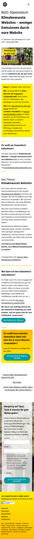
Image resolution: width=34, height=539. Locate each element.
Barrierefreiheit (5, 513)
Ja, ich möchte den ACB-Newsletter (17, 480)
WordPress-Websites (19, 531)
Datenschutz (5, 511)
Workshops (4, 534)
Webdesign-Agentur (24, 529)
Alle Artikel (17, 382)
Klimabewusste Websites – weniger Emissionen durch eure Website (16, 23)
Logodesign (20, 527)
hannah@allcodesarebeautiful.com (18, 168)
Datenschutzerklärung (12, 458)
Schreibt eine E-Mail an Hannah (17, 357)
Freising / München (22, 525)
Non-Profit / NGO (12, 42)
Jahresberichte (5, 527)
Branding (18, 523)
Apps (2, 523)
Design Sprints (10, 525)
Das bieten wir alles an (13, 320)
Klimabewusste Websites (11, 194)
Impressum (4, 508)
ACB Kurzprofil (5, 519)
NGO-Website (13, 529)
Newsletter (4, 516)
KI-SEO (13, 527)
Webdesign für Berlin (9, 499)
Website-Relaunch (6, 531)
